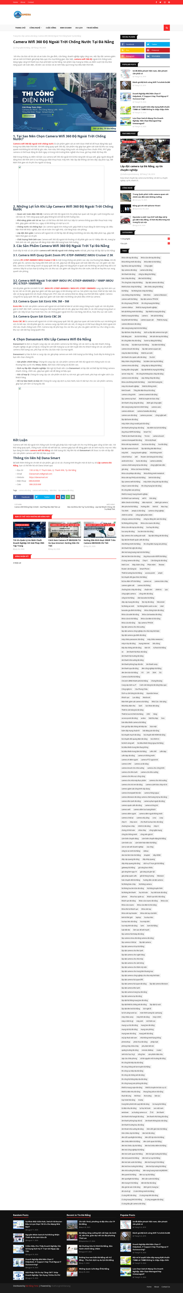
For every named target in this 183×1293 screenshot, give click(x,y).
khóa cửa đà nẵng (128, 623)
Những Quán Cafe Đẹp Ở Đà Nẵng (94, 1269)
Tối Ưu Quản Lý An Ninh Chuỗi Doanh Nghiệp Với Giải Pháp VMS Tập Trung (28, 543)
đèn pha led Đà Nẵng (130, 506)
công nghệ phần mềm (144, 515)
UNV (148, 714)
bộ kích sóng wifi (128, 743)
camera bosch (158, 436)
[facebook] (156, 2)
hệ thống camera (145, 884)
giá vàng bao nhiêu (145, 867)
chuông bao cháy (128, 826)
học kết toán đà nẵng (159, 892)
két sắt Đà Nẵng (157, 316)
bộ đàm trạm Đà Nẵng (140, 345)
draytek (147, 855)
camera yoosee (146, 415)
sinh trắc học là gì (128, 1054)
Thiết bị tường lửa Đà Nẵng (132, 573)
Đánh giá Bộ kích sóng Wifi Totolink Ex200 (151, 82)
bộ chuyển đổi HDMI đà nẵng (154, 735)
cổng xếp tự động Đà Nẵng (151, 365)
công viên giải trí (146, 834)
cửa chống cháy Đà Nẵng (131, 295)
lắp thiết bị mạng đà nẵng (155, 311)
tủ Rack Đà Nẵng (159, 647)
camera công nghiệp (156, 511)
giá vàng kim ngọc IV (129, 872)
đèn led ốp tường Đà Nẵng (156, 1166)
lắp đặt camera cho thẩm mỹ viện (134, 967)
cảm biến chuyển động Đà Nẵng (154, 838)
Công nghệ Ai (127, 689)
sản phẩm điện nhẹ (155, 1054)
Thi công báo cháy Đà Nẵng (132, 282)
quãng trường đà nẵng (130, 1050)
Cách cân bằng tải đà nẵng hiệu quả (153, 685)
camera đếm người (129, 813)
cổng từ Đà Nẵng (128, 598)
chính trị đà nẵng (144, 826)
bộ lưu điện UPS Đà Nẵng (131, 581)
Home (15, 2)
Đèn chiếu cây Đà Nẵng (130, 1133)
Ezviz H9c (17, 306)
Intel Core (125, 565)
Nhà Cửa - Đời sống (159, 701)
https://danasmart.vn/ (38, 477)
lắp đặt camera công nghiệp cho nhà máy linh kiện (140, 631)
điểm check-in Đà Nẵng (130, 502)
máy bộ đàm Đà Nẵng (130, 353)
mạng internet (144, 643)
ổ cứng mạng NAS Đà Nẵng (132, 1199)
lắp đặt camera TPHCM (149, 299)
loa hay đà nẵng (152, 527)
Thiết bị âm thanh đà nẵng (131, 436)
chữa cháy (142, 830)
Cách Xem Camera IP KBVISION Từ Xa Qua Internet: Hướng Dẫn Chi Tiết (64, 543)
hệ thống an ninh (128, 606)
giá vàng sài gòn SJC (147, 872)
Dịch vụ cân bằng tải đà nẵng (132, 693)
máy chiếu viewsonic (155, 639)
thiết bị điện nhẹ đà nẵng (131, 1091)
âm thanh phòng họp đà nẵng (133, 428)
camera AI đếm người (130, 760)
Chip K (145, 560)
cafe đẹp (163, 751)
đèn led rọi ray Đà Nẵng (151, 1158)
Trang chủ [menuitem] (20, 28)
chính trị (159, 589)
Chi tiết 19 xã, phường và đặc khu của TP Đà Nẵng (97, 1222)
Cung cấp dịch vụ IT (129, 685)
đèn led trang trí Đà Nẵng (154, 1162)
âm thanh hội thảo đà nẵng (137, 652)
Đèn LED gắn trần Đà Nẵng (157, 1129)
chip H (124, 822)
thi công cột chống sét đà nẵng (133, 1075)
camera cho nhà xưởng (158, 780)
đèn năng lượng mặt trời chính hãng (135, 407)
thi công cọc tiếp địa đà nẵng (132, 1071)
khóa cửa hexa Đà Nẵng (140, 469)
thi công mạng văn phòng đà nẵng (134, 1083)
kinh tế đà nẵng (154, 477)
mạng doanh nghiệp (139, 452)
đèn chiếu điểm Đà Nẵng (131, 1141)
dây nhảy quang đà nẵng (131, 863)
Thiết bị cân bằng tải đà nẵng (132, 710)
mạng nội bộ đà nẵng (129, 1029)
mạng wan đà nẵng (129, 1033)
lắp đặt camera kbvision (159, 984)
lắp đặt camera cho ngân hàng (133, 955)
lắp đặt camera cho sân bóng (133, 963)
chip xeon (133, 822)
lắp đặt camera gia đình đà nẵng (134, 635)
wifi (136, 457)
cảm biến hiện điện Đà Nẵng (145, 843)
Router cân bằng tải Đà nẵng (151, 457)
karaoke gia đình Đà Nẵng (131, 610)
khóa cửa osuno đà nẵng (150, 523)
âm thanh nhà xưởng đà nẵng (132, 660)
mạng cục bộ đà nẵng (130, 1025)
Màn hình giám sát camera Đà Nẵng (135, 701)
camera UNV (126, 764)
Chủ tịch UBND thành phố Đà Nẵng (135, 681)
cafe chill (153, 751)
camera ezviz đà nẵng (130, 378)
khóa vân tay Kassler (129, 913)
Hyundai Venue (152, 693)
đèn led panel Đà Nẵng (130, 1158)
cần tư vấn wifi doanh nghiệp (132, 847)
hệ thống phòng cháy (129, 523)
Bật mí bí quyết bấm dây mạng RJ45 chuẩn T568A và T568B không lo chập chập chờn (151, 108)
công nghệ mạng (155, 830)
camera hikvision (160, 295)
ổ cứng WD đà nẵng (129, 1195)
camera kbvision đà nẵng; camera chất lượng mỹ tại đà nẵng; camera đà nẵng (144, 797)
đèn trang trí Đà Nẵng (130, 1183)
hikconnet (160, 602)
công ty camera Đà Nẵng (131, 519)
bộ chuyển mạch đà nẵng (131, 735)
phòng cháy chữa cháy (130, 1046)
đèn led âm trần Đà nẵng (131, 556)
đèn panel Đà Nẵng (129, 1174)
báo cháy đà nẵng (128, 278)
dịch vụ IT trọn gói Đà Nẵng (153, 863)
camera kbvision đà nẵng (131, 324)
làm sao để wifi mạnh (141, 930)
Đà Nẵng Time (32, 1286)
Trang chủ (17, 36)
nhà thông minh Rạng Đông (150, 1038)
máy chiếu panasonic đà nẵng (133, 639)
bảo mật (153, 726)
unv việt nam (158, 1108)
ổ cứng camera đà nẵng (130, 560)
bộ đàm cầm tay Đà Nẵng (153, 361)
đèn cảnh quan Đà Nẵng (152, 1141)
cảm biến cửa (127, 843)
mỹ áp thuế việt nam (129, 1038)
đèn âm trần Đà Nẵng (130, 672)
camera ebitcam (128, 411)
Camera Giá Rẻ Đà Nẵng (131, 677)
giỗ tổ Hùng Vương (147, 876)
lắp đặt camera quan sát (151, 349)
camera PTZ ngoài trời (149, 760)
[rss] (132, 50)
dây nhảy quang (149, 859)
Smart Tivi (147, 432)
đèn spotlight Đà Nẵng (130, 1179)
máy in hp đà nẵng (128, 643)
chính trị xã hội (127, 515)
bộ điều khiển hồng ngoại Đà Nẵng (150, 743)
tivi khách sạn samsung (130, 498)
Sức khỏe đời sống (152, 706)
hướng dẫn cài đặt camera (153, 880)
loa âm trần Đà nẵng (145, 531)
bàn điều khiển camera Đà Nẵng (134, 722)
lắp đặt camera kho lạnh (131, 988)
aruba (143, 718)
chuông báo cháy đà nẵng (131, 589)
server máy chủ (127, 374)
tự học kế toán (145, 1108)
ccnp (161, 818)
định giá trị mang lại (151, 1187)
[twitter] (160, 2)
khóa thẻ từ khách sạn (130, 909)
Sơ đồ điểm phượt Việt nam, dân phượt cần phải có (150, 72)
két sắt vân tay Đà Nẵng (159, 336)
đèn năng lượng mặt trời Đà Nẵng (134, 328)
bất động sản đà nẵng (151, 730)
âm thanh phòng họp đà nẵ (132, 1121)
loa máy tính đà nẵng (129, 926)
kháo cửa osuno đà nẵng (148, 901)
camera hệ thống (144, 585)
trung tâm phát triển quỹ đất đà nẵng (135, 1104)
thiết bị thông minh (149, 386)
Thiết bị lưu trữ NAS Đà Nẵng (132, 714)
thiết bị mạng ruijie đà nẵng (132, 1087)
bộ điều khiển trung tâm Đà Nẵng (134, 751)
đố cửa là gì (126, 1191)
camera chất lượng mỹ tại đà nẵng (134, 465)
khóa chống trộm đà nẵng (154, 610)
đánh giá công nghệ (154, 403)
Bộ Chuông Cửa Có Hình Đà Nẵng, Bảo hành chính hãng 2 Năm (96, 1247)
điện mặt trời (147, 502)
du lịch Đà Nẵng (141, 336)
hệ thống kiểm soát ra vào (147, 606)
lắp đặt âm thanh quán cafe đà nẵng (135, 540)
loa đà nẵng (162, 444)
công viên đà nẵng (146, 594)
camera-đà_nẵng (143, 818)
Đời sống (153, 498)
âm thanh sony (151, 664)
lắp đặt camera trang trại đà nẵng (134, 992)
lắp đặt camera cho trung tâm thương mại (137, 971)
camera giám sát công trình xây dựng (136, 789)
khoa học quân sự (137, 896)
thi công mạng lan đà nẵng (151, 486)
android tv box (127, 461)
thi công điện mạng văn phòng (155, 544)
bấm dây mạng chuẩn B (130, 730)
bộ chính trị (155, 739)
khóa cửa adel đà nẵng (130, 614)
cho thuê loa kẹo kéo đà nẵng (152, 822)
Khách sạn (125, 697)
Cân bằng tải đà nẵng (159, 560)
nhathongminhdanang (60, 1286)
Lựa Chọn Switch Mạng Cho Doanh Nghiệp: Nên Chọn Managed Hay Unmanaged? (148, 121)
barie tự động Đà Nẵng (152, 340)
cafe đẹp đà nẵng (128, 755)
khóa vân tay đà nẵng (130, 257)
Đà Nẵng (125, 291)
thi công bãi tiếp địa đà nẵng (132, 1062)
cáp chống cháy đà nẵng (150, 378)
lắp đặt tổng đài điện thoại (151, 448)
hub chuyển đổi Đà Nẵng (131, 880)
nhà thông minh (156, 452)
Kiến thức (53, 490)
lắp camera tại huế (129, 399)
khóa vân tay (146, 909)
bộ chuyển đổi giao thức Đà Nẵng (134, 577)
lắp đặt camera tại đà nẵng (132, 996)
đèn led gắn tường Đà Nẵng (156, 1154)
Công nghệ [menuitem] (34, 28)
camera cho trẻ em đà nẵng (132, 784)
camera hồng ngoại (151, 793)
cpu (166, 589)
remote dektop (147, 1050)
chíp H (156, 826)
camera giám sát (128, 585)
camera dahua (127, 307)
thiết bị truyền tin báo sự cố (155, 1087)
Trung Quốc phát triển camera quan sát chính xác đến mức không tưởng (151, 195)
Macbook (146, 697)
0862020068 (34, 481)
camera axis (156, 407)
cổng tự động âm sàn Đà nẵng (155, 519)
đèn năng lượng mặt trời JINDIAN (155, 1170)
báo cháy (125, 345)
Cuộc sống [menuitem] (51, 28)
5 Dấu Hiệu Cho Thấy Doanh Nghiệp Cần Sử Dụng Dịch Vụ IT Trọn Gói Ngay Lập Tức (43, 1248)
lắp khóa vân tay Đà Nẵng (131, 266)
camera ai (147, 581)
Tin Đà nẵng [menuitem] (92, 28)
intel (162, 606)
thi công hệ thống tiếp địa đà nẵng (134, 1079)
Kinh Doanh (126, 390)
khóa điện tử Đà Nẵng (152, 262)
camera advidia (156, 461)
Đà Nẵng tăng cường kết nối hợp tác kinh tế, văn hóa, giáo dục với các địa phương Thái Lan (97, 1235)
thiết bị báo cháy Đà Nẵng (131, 287)
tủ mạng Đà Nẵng (159, 1104)
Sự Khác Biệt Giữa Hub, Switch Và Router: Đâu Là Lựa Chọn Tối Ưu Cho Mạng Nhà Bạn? (43, 1224)
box (162, 718)
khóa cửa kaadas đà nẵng (151, 614)
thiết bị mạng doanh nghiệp (146, 307)
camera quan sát (147, 320)
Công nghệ (145, 239)
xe (122, 652)
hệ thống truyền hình (155, 888)
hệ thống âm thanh (129, 892)
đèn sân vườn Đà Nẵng (150, 1179)
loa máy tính (145, 921)
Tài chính (125, 511)
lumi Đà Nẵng (152, 926)
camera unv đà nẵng (129, 415)
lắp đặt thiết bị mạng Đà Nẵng (152, 369)
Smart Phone (144, 569)
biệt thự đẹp (153, 718)
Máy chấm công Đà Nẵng (131, 361)
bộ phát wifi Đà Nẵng (129, 320)
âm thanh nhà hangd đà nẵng (133, 1116)
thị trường (147, 1096)
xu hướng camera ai (139, 1112)
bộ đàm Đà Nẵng (158, 345)
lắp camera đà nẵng (29, 36)
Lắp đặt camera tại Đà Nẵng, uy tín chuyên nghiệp (141, 168)
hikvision (160, 876)
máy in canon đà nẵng (130, 486)
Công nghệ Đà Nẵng (22, 48)
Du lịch (145, 243)
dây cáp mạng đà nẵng (130, 602)
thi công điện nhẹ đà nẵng (131, 340)
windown (125, 1112)
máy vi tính (157, 1017)
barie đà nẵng (141, 461)
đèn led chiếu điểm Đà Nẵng (155, 1145)
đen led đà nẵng (148, 1133)
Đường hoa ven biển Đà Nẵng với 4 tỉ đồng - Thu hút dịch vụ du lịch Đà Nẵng (96, 1258)
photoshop (126, 1042)
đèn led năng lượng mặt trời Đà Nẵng (135, 552)
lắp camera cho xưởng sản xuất (133, 535)
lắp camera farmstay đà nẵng (133, 934)
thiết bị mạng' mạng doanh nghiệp (135, 494)
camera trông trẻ (151, 805)
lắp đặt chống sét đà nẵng (158, 535)
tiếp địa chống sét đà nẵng (131, 647)
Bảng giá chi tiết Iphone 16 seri (146, 205)
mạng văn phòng (147, 1029)
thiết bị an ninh (146, 353)
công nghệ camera (129, 594)
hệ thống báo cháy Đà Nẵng (142, 291)
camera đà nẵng (25, 490)
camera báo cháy (161, 581)
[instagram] (164, 2)
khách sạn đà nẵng (129, 901)
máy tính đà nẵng (143, 1017)
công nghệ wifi (160, 415)
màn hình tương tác (155, 382)
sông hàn (141, 1054)
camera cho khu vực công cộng (133, 776)
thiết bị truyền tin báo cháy (149, 399)
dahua (145, 851)
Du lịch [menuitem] (79, 28)
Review (161, 565)
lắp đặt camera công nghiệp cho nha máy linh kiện (140, 975)
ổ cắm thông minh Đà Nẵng (144, 1191)
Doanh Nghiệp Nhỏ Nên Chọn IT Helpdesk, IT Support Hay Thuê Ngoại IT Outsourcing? (151, 96)
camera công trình (128, 394)
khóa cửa (164, 901)
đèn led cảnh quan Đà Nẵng (132, 1154)
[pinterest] (169, 2)
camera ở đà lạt (127, 818)
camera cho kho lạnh (129, 772)
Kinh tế (155, 506)
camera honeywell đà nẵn (131, 793)
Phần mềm (151, 565)
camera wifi (126, 809)
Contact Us (166, 1287)
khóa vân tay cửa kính (148, 913)
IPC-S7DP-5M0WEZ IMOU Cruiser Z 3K (37, 260)
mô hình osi (150, 1021)
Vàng (155, 714)
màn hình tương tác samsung (151, 1013)
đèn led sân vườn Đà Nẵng (131, 1162)
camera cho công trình (155, 768)
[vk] (158, 56)
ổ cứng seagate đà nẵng (154, 1199)
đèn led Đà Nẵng (144, 278)
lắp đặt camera (145, 942)
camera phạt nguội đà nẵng (154, 801)
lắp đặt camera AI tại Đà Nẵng (133, 946)
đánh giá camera (161, 502)
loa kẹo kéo (148, 917)
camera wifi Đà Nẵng (40, 450)
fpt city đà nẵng (148, 602)
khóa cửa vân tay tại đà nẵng (132, 527)
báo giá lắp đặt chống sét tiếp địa (134, 726)
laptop (138, 917)
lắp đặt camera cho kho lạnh (132, 950)
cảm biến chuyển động (130, 838)
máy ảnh (140, 1021)
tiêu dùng (156, 643)
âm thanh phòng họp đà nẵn (132, 664)
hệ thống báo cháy (129, 884)
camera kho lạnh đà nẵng (131, 801)
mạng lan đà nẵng (147, 1025)
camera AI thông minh (146, 755)
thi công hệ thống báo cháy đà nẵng (150, 374)
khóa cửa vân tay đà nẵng (150, 257)
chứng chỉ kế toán (128, 830)
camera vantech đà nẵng (148, 394)
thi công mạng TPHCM (130, 303)
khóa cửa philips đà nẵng (131, 473)
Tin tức (147, 436)
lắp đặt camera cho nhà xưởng (133, 627)
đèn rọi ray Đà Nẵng (146, 1174)
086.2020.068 (35, 484)
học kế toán (143, 892)
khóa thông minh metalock (154, 473)
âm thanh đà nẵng (128, 274)
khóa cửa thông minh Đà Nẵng (133, 382)
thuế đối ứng (126, 1096)
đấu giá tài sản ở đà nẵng (131, 1187)
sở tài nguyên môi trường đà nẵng (152, 1058)
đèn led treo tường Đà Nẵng (132, 1166)
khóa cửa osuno (128, 905)
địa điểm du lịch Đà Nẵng (156, 428)
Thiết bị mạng (162, 320)
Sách (140, 706)
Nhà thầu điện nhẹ (128, 706)
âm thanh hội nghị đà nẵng (131, 548)
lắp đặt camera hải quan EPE (132, 979)
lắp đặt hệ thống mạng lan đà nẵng (135, 1000)
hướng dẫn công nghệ (130, 369)
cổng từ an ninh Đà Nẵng (131, 851)
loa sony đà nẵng (128, 531)
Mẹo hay (164, 506)
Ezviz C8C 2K (19, 321)
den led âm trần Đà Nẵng (131, 855)
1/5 (142, 672)
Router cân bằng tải (129, 569)
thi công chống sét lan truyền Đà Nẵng (136, 1067)
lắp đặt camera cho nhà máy (132, 959)
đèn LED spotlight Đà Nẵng (132, 1137)
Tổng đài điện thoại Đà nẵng (144, 390)
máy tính (125, 452)
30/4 (154, 672)
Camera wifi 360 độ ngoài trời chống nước (33, 143)
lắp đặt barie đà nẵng (130, 419)
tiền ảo (157, 1096)
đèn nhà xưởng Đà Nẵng (131, 1170)
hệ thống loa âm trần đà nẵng (133, 888)
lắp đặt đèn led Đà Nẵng (131, 1008)
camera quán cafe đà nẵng (132, 805)
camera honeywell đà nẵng (132, 440)
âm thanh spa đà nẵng (130, 668)
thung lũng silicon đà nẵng (153, 1091)
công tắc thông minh (129, 834)
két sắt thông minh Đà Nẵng (132, 311)
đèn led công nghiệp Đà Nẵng (133, 1150)
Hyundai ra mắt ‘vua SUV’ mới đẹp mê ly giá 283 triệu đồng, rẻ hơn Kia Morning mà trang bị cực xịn (151, 219)
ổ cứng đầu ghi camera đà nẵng (133, 1204)
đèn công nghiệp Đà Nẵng (151, 668)
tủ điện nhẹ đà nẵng (129, 1108)
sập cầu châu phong (129, 1058)
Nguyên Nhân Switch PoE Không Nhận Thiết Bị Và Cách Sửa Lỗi (42, 1236)
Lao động (136, 697)
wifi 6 (144, 498)
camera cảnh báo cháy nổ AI (156, 784)
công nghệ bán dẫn (157, 465)
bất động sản (126, 336)
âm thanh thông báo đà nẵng (156, 1121)
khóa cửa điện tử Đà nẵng (150, 618)
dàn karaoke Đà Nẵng (146, 598)
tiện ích (147, 647)
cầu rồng (150, 847)
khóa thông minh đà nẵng (131, 262)
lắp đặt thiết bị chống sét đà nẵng (134, 1004)
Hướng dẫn (145, 506)
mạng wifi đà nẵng (146, 1033)
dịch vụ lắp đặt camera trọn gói (155, 332)
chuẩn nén (148, 589)
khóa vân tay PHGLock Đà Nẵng (133, 477)
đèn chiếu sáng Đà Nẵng (154, 287)
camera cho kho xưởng (149, 772)
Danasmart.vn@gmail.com (40, 473)
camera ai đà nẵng (141, 764)
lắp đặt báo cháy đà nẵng (131, 332)
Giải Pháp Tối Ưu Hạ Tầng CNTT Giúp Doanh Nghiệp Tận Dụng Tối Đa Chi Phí (42, 1273)
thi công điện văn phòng (131, 490)
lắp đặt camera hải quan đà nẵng (134, 984)
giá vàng (125, 469)
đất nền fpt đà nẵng (148, 1183)
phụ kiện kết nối (148, 1046)
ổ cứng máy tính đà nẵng (149, 1195)
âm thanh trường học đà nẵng (133, 1125)
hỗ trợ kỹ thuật (150, 440)
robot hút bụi (127, 457)
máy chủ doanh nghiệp (130, 386)
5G (160, 672)
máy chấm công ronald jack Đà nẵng (135, 423)
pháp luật (154, 1042)
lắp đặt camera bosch (130, 448)
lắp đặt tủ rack (155, 1004)
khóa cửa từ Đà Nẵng (130, 618)
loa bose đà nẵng (148, 444)
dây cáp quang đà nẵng (130, 859)
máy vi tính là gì (127, 1021)
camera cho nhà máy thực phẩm (134, 780)
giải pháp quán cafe (129, 876)
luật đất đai (126, 930)
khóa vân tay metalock (130, 444)
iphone (124, 896)
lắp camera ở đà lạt (129, 942)
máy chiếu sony (127, 1017)
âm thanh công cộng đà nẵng (132, 403)
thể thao (137, 1096)
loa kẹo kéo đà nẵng (129, 921)
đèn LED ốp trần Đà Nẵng (154, 1137)
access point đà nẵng (130, 718)
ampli (160, 573)
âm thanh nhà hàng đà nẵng (157, 1116)
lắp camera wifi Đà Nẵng (131, 482)
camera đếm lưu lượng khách (145, 809)
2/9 (148, 672)
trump (140, 1100)
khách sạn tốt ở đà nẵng (156, 896)
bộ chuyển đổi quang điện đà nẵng (134, 739)
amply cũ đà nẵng (138, 511)
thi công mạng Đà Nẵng (150, 303)
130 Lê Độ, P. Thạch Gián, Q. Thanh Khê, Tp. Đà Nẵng (52, 470)
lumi (142, 926)
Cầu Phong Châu (141, 689)
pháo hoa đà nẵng (140, 1042)
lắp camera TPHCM (145, 623)
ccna (154, 818)
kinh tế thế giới (127, 917)
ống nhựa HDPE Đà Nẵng (131, 432)
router (159, 1050)
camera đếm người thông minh (150, 813)
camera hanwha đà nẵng (146, 411)
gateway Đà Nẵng (128, 867)
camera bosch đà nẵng (130, 349)
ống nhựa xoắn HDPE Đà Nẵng (155, 556)
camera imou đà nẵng (130, 365)
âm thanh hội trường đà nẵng (132, 656)
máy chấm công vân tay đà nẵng (155, 482)
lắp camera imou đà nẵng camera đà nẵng (138, 938)
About (22, 2)
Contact (31, 2)
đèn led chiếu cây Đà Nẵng (132, 1145)
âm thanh (160, 1112)
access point (150, 573)
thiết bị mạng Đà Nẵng (130, 316)
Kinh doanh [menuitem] (66, 28)
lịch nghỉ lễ (147, 1008)
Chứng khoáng (156, 681)
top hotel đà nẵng (128, 1100)
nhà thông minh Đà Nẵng (131, 544)
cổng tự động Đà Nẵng (147, 274)
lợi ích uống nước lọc (129, 1013)
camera (145, 316)
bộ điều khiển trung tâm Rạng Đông (135, 747)
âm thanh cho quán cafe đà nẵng (134, 357)
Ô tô (151, 1112)
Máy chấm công (138, 565)
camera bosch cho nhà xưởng (133, 768)
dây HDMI (156, 855)
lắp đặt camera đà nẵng (155, 282)
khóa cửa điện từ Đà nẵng (146, 905)
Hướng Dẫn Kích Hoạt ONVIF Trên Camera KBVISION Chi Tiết (99, 541)
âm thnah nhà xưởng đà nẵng (132, 1129)
